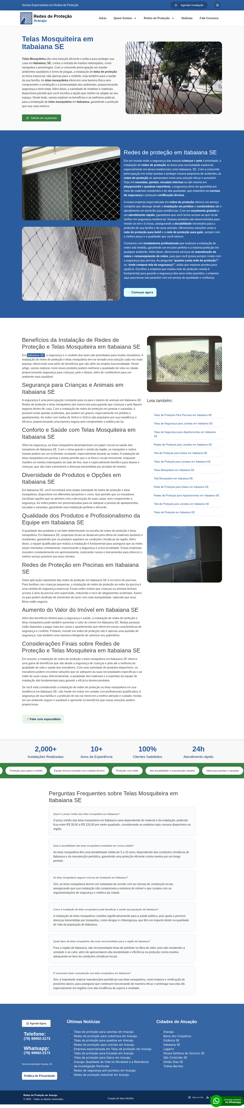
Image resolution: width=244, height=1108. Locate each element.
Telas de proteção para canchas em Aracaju (103, 1032)
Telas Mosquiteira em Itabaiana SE (174, 470)
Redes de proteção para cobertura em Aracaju (105, 1036)
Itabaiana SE (36, 355)
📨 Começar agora (140, 292)
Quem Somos (123, 18)
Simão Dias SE (173, 1062)
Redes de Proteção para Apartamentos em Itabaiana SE (186, 495)
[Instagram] (217, 5)
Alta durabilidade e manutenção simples (140, 770)
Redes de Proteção (157, 18)
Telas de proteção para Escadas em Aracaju (104, 1053)
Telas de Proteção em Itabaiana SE (174, 512)
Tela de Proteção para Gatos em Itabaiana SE (180, 453)
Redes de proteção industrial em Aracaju (101, 1074)
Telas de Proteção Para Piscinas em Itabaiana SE (183, 415)
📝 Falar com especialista (43, 719)
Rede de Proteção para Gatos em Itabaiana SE (181, 487)
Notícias (187, 18)
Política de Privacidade (39, 1075)
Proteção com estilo (95, 770)
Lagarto (168, 1049)
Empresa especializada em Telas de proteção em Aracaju (112, 1049)
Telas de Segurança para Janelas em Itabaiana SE (183, 423)
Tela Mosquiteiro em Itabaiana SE (173, 478)
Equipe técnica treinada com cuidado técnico (47, 770)
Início (102, 18)
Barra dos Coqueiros (177, 1036)
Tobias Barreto (173, 1066)
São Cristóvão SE (175, 1057)
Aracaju (168, 1032)
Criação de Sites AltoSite (121, 1098)
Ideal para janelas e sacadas (191, 770)
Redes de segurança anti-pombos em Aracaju (105, 1070)
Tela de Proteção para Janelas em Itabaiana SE (181, 504)
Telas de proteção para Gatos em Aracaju (102, 1057)
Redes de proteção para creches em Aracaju (104, 1044)
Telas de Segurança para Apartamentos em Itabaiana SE (185, 434)
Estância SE (171, 1040)
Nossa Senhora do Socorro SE (184, 1053)
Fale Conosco (209, 18)
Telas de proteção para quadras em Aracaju (103, 1040)
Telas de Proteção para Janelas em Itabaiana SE (182, 461)
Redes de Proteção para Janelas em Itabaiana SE (183, 444)
